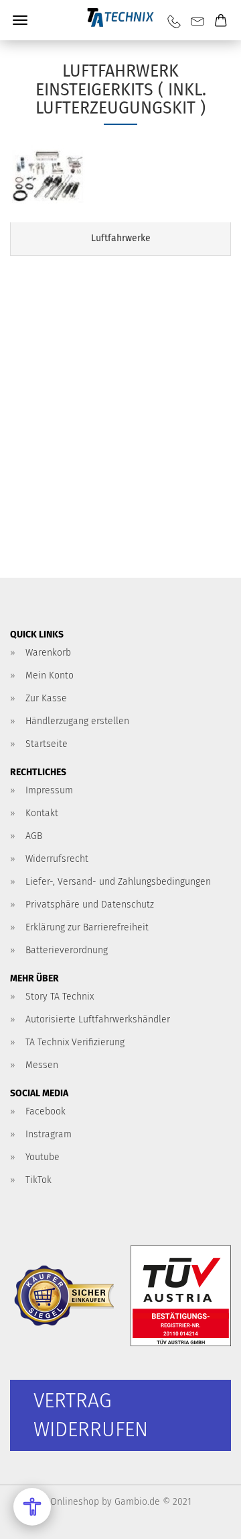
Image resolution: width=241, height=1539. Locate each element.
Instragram (48, 1134)
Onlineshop (74, 1501)
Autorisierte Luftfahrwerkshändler (97, 1019)
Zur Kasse (46, 698)
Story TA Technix (59, 996)
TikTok (38, 1180)
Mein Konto (49, 675)
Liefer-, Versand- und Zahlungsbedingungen (118, 881)
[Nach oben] (204, 1518)
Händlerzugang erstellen (77, 721)
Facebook (45, 1111)
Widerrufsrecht (56, 859)
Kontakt (41, 813)
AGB (33, 836)
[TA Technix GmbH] (120, 20)
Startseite (46, 744)
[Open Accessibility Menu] (32, 1507)
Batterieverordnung (66, 950)
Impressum (49, 790)
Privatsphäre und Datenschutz (89, 904)
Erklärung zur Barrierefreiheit (87, 927)
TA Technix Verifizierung (75, 1042)
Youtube (42, 1157)
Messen (41, 1065)
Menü (20, 20)
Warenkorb (48, 652)
